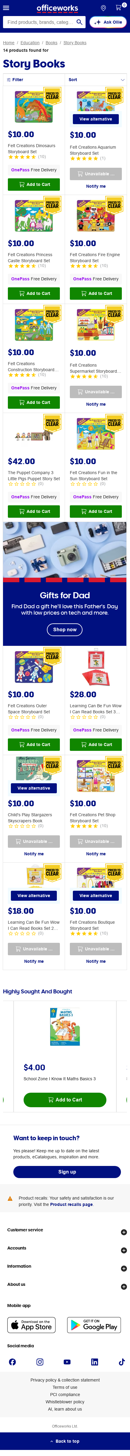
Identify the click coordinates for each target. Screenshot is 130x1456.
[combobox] (44, 22)
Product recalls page (71, 1204)
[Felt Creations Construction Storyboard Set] (34, 325)
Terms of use (65, 1387)
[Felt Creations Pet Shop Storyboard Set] (95, 777)
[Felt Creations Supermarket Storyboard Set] (95, 325)
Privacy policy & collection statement (65, 1380)
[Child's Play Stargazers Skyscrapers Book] (34, 777)
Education (30, 42)
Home (9, 42)
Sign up (67, 1172)
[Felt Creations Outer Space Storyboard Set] (34, 668)
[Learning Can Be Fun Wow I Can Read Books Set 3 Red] (95, 668)
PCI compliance (65, 1394)
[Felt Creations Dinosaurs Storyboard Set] (34, 107)
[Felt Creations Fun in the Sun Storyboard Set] (95, 434)
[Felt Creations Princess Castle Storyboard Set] (34, 216)
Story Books (74, 42)
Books (51, 42)
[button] (6, 9)
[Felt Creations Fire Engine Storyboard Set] (95, 216)
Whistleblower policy (65, 1402)
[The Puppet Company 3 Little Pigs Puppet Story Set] (34, 434)
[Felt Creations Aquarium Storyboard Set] (95, 107)
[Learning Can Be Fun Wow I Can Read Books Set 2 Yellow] (34, 884)
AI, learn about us (65, 1409)
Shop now (64, 629)
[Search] (79, 22)
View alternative (96, 119)
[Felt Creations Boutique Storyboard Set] (95, 884)
